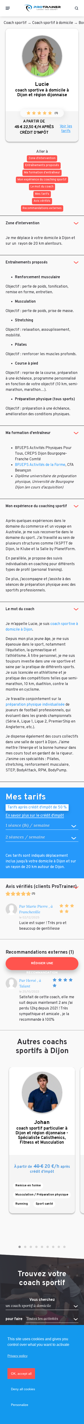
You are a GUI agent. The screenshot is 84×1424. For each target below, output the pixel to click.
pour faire (14, 1319)
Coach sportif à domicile (52, 23)
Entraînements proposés (27, 262)
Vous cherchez (42, 1299)
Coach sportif (15, 23)
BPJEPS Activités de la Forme (40, 465)
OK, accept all (21, 1373)
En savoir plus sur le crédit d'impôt (35, 816)
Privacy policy (17, 1356)
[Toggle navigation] (8, 8)
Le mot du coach (20, 609)
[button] (19, 1247)
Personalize (19, 1405)
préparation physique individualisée (35, 704)
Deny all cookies (23, 1389)
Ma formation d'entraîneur (28, 433)
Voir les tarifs (66, 128)
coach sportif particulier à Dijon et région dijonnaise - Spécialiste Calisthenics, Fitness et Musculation (42, 1132)
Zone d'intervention (22, 223)
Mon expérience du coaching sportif (36, 506)
